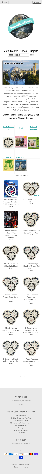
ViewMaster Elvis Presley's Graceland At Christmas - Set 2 (11, 202)
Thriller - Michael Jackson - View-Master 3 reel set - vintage (11, 233)
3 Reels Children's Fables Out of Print (11, 265)
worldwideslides (24, 465)
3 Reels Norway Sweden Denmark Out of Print (10, 330)
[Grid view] (31, 55)
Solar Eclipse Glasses (21, 430)
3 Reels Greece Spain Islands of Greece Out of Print (31, 266)
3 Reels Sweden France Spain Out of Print (10, 297)
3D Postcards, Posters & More (20, 423)
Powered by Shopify (21, 467)
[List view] (33, 55)
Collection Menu (20, 175)
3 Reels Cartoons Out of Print (31, 201)
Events (21, 128)
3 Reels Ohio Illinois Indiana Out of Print (11, 360)
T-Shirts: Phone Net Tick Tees (21, 418)
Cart (37, 2)
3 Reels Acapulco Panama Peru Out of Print (31, 361)
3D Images (21, 428)
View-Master (20, 416)
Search (21, 404)
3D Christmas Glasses (21, 420)
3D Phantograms (20, 425)
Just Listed (21, 433)
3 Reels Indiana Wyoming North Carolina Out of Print (31, 330)
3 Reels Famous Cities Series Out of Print (31, 231)
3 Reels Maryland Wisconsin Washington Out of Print (31, 298)
